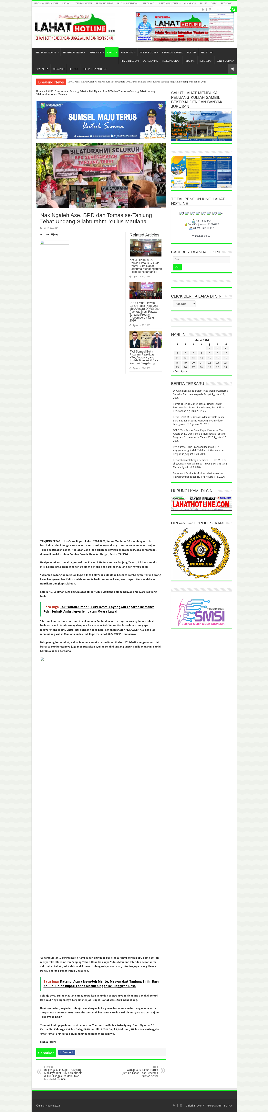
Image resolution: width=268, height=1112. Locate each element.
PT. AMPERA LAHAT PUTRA (217, 1105)
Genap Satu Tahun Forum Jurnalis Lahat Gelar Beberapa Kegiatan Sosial (140, 1072)
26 (185, 367)
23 (217, 362)
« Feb (176, 371)
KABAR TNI (127, 52)
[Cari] (234, 9)
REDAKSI (66, 3)
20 (193, 362)
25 (177, 367)
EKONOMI (226, 3)
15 (209, 357)
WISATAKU (59, 69)
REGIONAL (95, 52)
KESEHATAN (206, 60)
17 (225, 357)
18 (177, 362)
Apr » (184, 371)
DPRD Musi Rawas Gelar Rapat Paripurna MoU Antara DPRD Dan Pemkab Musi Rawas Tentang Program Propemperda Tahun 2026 (144, 311)
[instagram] (210, 9)
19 (185, 362)
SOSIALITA (42, 69)
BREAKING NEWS (104, 3)
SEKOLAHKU (149, 3)
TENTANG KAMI (83, 3)
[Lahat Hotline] (75, 26)
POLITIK (191, 52)
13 (193, 357)
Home (39, 91)
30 (217, 367)
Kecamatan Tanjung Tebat (71, 91)
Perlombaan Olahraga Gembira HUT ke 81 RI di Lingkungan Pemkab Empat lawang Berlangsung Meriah (123, 81)
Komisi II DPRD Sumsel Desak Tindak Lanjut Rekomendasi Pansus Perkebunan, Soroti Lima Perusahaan (198, 407)
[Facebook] (206, 9)
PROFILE (73, 69)
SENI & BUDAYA (225, 60)
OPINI (214, 3)
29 (209, 367)
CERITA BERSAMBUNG (94, 69)
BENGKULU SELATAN (74, 52)
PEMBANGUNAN (171, 60)
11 (177, 357)
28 (201, 367)
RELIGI (203, 3)
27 (193, 367)
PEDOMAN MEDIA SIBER (46, 3)
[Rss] (203, 9)
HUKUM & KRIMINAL (128, 3)
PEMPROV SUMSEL (172, 52)
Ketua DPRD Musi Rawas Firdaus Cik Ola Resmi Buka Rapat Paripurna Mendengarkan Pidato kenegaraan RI (145, 265)
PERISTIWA (207, 52)
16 (217, 357)
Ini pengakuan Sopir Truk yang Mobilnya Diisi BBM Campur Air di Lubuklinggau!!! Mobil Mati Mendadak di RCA (63, 1073)
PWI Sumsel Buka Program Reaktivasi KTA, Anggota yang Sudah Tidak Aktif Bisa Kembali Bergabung (143, 357)
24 (225, 362)
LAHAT (111, 52)
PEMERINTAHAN (130, 60)
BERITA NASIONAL (168, 3)
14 (201, 357)
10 (225, 353)
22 (209, 362)
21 (201, 362)
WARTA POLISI (147, 52)
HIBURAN (190, 60)
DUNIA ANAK (150, 60)
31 (225, 367)
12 (185, 357)
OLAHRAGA (190, 3)
